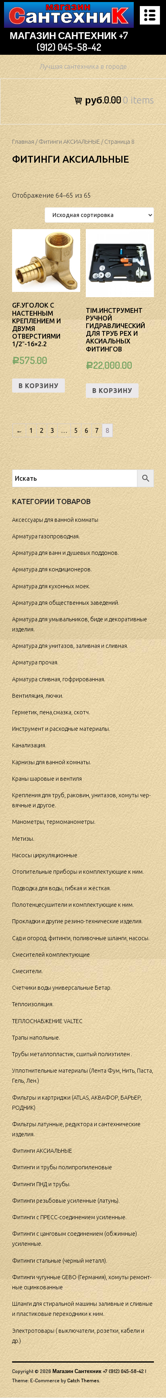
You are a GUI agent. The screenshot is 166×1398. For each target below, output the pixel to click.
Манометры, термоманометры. (53, 822)
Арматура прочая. (35, 662)
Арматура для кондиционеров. (52, 569)
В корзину (38, 385)
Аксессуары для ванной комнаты (55, 520)
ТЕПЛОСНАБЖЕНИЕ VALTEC (47, 1021)
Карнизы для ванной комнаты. (51, 762)
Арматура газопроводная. (46, 536)
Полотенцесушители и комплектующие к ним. (73, 905)
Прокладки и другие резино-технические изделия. (77, 921)
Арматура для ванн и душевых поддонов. (65, 553)
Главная (23, 141)
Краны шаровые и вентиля (47, 779)
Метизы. (23, 838)
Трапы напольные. (36, 1037)
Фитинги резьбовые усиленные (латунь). (66, 1200)
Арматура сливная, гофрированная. (58, 679)
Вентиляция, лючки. (37, 696)
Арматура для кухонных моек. (51, 586)
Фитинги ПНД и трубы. (41, 1184)
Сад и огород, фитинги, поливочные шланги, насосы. (80, 938)
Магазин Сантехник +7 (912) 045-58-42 (69, 41)
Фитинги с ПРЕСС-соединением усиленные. (69, 1217)
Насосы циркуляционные (44, 855)
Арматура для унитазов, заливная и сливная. (70, 646)
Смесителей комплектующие (51, 954)
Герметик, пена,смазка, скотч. (51, 712)
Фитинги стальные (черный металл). (59, 1260)
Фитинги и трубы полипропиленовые (62, 1167)
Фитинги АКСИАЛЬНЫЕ (69, 141)
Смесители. (27, 971)
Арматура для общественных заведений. (65, 603)
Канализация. (29, 745)
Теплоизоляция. (33, 1004)
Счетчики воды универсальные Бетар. (62, 987)
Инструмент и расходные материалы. (61, 729)
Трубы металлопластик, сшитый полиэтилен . (72, 1054)
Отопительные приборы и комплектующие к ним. (78, 872)
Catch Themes (83, 1380)
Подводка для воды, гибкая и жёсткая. (61, 888)
